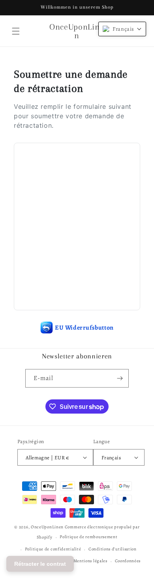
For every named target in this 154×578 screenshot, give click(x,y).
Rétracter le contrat (40, 564)
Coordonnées (128, 561)
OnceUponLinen (47, 527)
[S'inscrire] (119, 378)
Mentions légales (90, 561)
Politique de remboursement (88, 537)
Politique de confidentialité (53, 549)
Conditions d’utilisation (112, 549)
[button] (15, 31)
